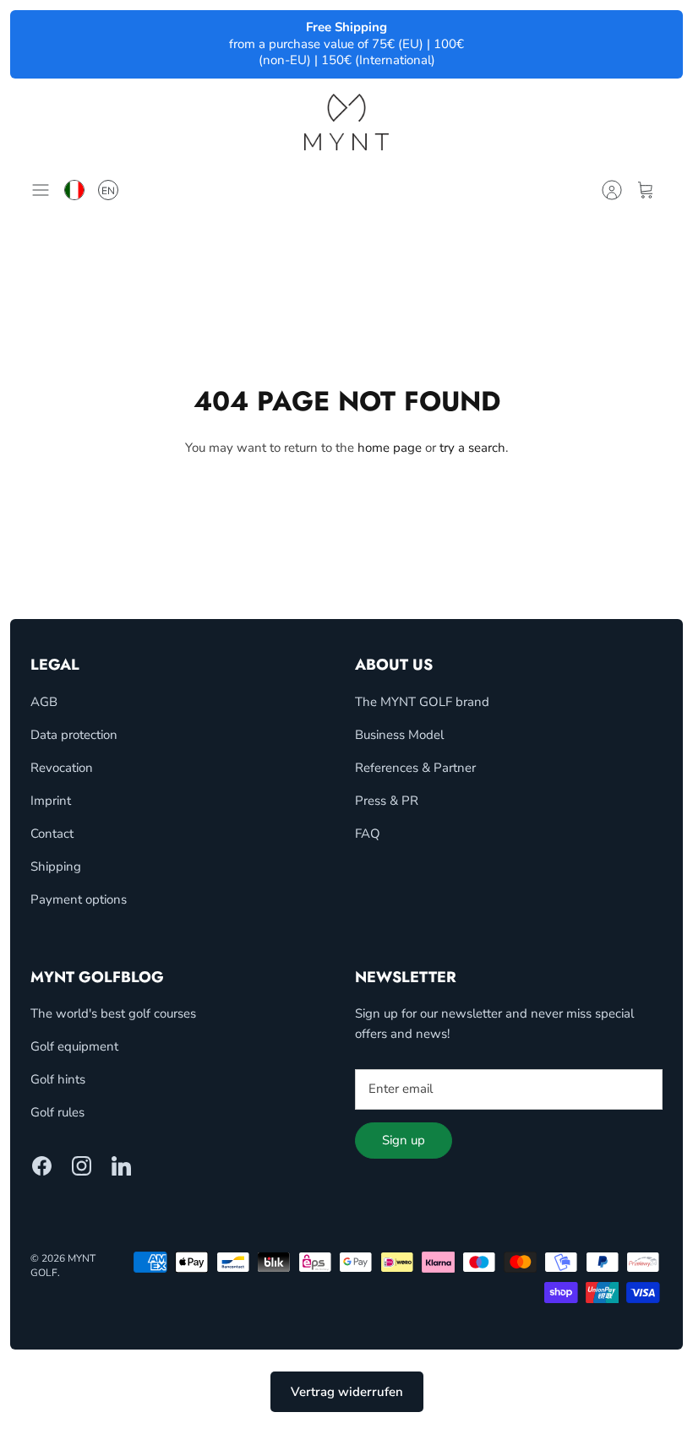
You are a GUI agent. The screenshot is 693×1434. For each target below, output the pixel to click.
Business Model (399, 734)
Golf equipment (74, 1046)
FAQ (367, 833)
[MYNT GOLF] (346, 122)
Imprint (50, 800)
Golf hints (57, 1079)
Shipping (55, 866)
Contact (52, 833)
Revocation (61, 767)
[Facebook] (42, 1166)
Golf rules (57, 1112)
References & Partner (415, 767)
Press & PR (386, 800)
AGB (43, 701)
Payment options (78, 899)
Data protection (73, 734)
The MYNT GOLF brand (422, 701)
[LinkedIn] (121, 1166)
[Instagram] (81, 1166)
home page (389, 447)
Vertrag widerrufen (347, 1391)
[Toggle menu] (43, 190)
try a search (472, 447)
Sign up (403, 1140)
